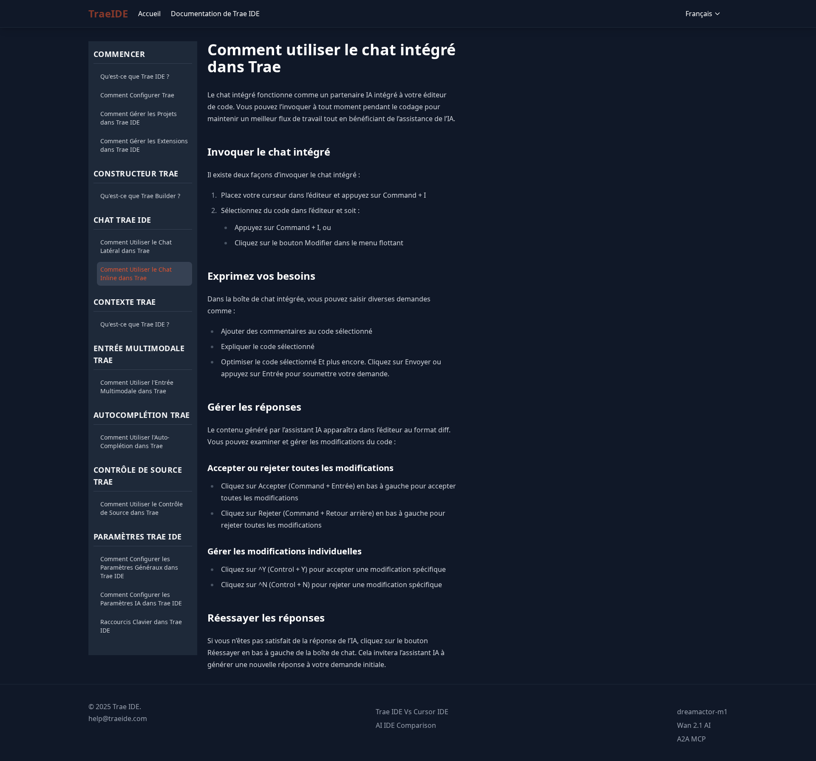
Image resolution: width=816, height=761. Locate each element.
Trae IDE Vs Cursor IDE (412, 711)
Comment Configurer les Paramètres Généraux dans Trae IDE (139, 567)
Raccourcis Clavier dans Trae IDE (141, 626)
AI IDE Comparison (406, 725)
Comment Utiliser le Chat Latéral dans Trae (136, 246)
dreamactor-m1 (702, 711)
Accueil (149, 13)
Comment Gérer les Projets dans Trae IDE (138, 118)
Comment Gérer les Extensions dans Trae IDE (144, 145)
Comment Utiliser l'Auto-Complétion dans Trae (135, 441)
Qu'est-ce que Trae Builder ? (140, 196)
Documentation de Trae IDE (215, 13)
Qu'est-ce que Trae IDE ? (134, 76)
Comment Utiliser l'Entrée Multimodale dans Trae (136, 386)
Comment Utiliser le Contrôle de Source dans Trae (141, 508)
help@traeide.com (117, 718)
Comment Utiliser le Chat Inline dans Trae (136, 273)
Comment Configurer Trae (137, 95)
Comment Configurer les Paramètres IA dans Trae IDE (141, 599)
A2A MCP (691, 739)
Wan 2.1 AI (694, 725)
